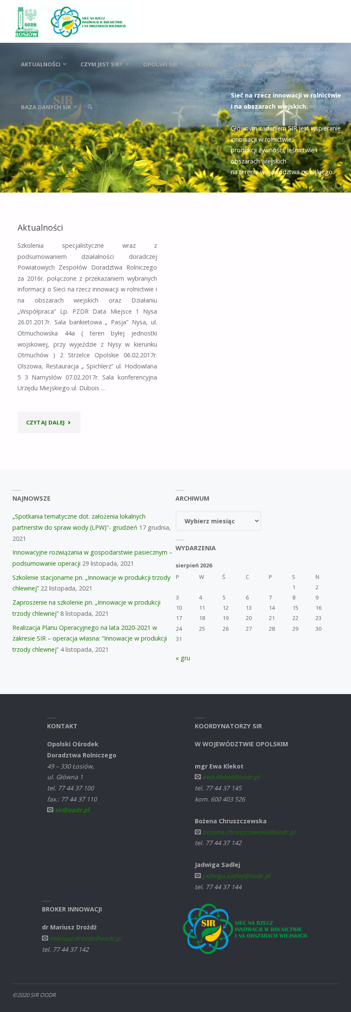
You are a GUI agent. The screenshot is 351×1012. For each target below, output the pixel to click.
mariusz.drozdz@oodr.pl (86, 938)
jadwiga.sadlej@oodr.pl (236, 876)
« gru (183, 658)
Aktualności (40, 227)
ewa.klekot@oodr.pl (231, 777)
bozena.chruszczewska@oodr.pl (248, 832)
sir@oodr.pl (72, 810)
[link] (90, 107)
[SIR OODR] (73, 21)
